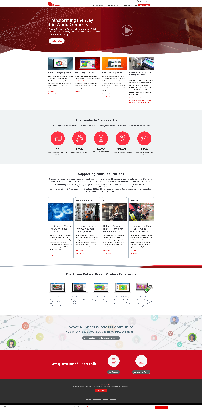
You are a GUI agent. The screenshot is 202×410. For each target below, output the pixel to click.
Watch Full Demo (107, 97)
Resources (53, 253)
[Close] (199, 407)
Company (88, 399)
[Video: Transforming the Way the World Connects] (127, 31)
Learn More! (51, 91)
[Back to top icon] (199, 401)
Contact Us (113, 399)
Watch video (56, 41)
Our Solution (54, 256)
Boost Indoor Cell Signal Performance (140, 100)
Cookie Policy (85, 407)
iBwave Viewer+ (82, 81)
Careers (105, 399)
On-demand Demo (53, 94)
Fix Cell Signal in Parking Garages (139, 102)
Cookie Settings (148, 407)
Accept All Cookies (161, 407)
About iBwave (97, 399)
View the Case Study (135, 98)
